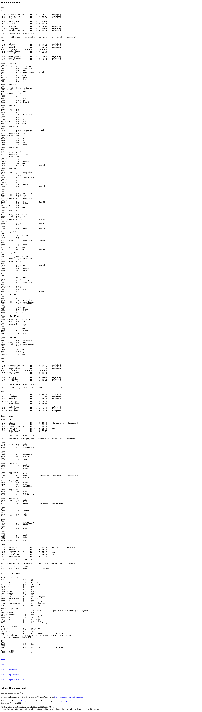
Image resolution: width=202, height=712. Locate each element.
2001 (3, 664)
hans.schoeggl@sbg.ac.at (61, 701)
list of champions (9, 669)
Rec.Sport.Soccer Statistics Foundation (68, 697)
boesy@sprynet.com (28, 701)
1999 (3, 659)
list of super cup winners (12, 680)
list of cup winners (10, 675)
